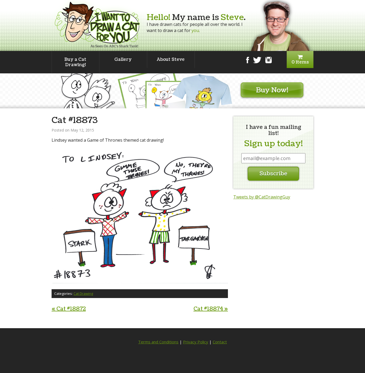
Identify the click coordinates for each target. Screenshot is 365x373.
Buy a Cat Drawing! (75, 62)
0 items (300, 62)
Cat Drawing (83, 293)
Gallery (123, 59)
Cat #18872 (69, 309)
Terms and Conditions (158, 341)
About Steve (171, 59)
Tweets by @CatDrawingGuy (261, 197)
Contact (220, 341)
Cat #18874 (210, 309)
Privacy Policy (195, 341)
